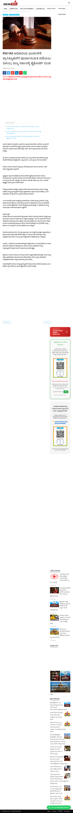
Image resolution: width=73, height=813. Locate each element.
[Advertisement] (27, 101)
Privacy (60, 811)
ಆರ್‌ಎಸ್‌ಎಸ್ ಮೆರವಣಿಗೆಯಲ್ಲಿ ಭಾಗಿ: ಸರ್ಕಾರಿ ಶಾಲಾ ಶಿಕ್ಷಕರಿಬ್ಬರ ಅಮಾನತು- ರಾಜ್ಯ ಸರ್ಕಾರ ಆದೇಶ (60, 633)
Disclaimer (67, 811)
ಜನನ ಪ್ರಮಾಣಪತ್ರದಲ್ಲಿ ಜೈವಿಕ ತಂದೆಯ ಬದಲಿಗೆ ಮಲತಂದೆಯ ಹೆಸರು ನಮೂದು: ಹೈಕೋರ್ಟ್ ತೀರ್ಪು (60, 592)
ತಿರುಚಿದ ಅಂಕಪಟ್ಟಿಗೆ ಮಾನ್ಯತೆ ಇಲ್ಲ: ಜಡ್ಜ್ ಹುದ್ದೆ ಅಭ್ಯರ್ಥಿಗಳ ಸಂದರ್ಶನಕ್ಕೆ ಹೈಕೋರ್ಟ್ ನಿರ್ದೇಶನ (22, 137)
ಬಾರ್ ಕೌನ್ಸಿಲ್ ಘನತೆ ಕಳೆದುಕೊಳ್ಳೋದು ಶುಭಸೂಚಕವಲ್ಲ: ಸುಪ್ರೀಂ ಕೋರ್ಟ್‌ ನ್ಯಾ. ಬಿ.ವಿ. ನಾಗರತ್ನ (59, 578)
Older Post (47, 322)
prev (50, 694)
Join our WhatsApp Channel (60, 807)
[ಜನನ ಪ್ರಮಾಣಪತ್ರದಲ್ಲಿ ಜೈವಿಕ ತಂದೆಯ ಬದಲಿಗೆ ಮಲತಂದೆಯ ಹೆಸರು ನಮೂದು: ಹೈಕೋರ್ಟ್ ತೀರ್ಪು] (60, 668)
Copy (66, 391)
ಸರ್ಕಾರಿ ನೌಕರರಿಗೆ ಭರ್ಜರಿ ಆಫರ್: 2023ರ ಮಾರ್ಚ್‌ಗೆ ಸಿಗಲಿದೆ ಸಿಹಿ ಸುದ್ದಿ (56, 769)
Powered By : (64, 810)
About (48, 811)
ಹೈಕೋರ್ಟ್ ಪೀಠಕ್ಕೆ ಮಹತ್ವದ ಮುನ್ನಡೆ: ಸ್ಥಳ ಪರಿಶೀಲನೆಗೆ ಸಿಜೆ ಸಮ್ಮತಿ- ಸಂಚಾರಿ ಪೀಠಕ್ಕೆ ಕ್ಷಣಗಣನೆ (60, 605)
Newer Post (6, 322)
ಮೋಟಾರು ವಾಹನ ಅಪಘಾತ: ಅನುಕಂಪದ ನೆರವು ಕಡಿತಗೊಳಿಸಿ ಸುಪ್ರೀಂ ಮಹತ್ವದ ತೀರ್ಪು (22, 127)
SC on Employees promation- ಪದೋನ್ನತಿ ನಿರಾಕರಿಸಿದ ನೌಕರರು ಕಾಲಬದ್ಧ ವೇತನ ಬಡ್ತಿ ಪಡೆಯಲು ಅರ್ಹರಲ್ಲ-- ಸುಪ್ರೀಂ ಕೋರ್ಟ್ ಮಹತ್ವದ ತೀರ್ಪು (58, 739)
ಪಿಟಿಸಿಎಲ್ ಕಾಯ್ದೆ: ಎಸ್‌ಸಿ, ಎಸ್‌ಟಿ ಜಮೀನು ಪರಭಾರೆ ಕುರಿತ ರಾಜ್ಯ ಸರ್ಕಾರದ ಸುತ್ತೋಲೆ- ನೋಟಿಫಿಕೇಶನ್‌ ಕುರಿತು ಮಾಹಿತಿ (58, 727)
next (52, 694)
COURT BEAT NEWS (16, 811)
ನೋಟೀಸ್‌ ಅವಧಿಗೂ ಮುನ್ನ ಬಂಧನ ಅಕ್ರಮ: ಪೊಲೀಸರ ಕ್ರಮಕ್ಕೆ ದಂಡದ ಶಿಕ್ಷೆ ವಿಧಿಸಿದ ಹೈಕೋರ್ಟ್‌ (23, 132)
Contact (54, 811)
